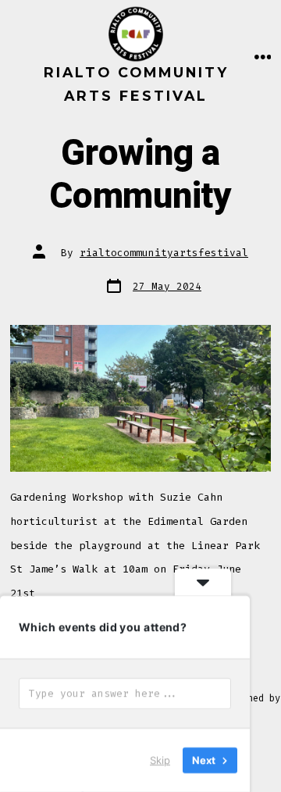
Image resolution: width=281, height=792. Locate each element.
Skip (160, 760)
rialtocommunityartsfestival (164, 252)
